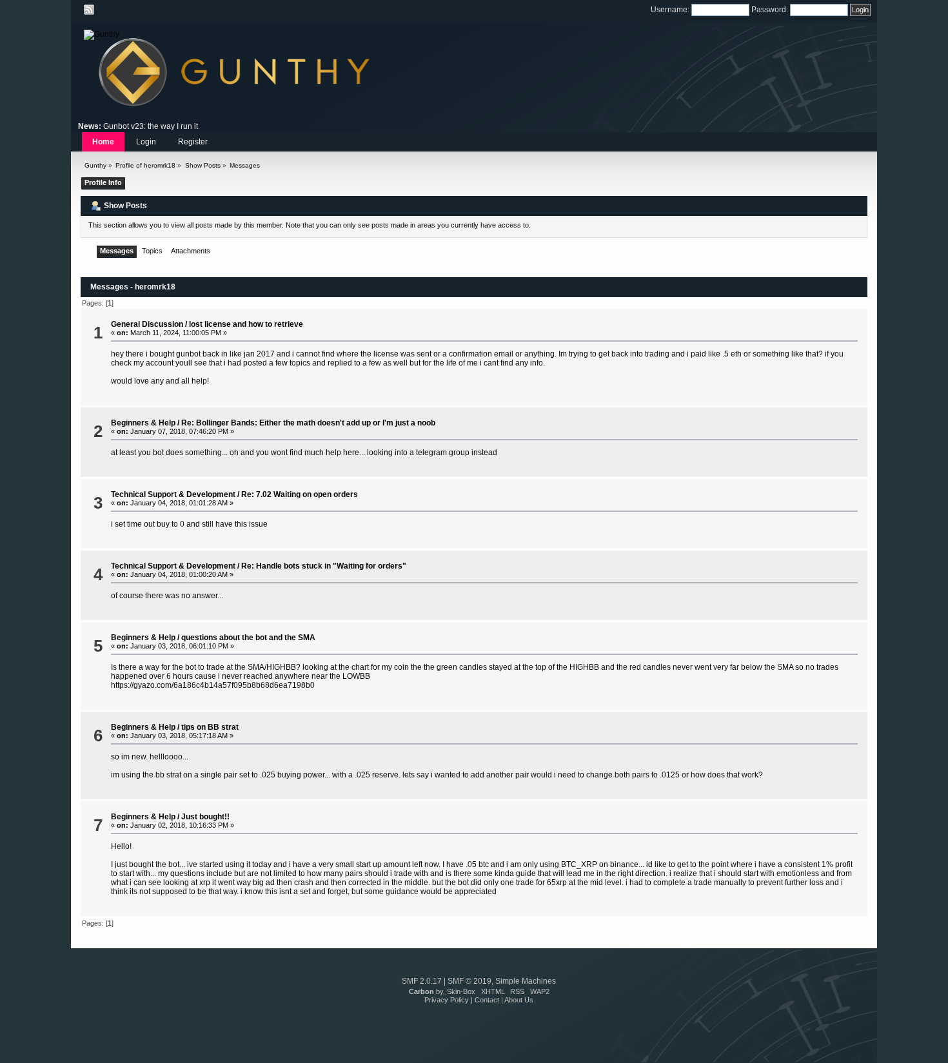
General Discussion (147, 324)
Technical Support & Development (173, 494)
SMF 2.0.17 (422, 981)
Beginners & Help (143, 422)
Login (146, 141)
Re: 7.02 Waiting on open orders (299, 494)
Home (103, 141)
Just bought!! (205, 816)
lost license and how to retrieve (246, 324)
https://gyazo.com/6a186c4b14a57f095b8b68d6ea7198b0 (213, 685)
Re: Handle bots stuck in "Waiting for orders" (323, 566)
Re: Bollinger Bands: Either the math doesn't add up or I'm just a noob (308, 422)
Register (193, 141)
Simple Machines (525, 981)
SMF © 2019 (469, 981)
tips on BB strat (210, 727)
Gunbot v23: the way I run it (150, 126)
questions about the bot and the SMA (248, 637)
